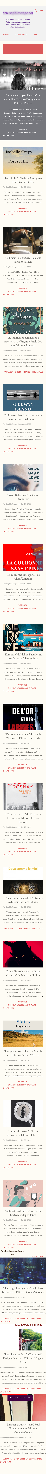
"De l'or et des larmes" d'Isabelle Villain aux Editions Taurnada (23, 736)
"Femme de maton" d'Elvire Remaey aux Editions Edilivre (23, 1133)
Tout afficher (34, 47)
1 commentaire (22, 372)
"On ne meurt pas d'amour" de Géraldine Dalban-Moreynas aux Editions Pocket (23, 99)
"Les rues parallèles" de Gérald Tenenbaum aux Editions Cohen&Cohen (23, 1428)
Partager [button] (22, 129)
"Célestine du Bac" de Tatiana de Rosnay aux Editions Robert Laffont (23, 818)
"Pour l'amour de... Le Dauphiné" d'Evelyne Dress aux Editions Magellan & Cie (23, 1358)
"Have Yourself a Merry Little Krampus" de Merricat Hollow (23, 973)
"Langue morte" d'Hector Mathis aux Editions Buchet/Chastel (23, 1053)
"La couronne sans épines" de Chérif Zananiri (23, 576)
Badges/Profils (21, 34)
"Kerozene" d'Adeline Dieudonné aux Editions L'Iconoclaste (23, 656)
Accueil (6, 34)
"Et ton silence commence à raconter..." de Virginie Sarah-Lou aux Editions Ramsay (23, 341)
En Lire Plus (8, 135)
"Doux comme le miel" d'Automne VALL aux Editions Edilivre (23, 900)
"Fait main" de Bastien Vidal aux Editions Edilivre (23, 260)
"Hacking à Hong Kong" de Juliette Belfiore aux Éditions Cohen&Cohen (23, 1290)
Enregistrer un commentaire (22, 132)
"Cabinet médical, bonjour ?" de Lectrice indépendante (23, 1213)
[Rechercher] (35, 10)
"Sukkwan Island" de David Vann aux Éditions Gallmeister (23, 417)
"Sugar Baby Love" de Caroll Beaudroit (23, 497)
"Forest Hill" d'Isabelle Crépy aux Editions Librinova (23, 180)
